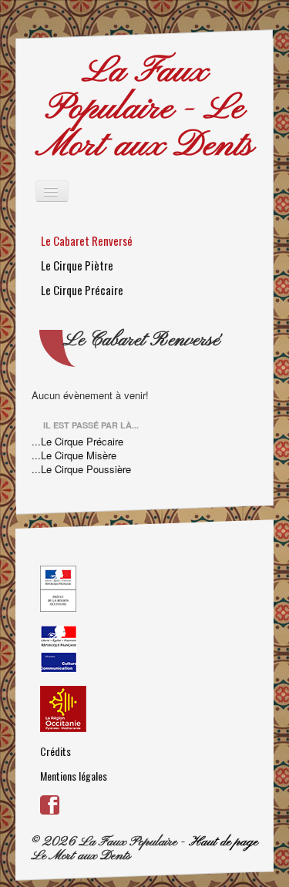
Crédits (55, 751)
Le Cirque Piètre (77, 265)
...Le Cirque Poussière (81, 469)
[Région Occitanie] (144, 709)
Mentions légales (73, 776)
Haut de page (223, 842)
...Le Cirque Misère (74, 455)
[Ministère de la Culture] (144, 649)
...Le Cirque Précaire (77, 442)
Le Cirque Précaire (82, 289)
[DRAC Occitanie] (144, 588)
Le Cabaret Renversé (87, 240)
